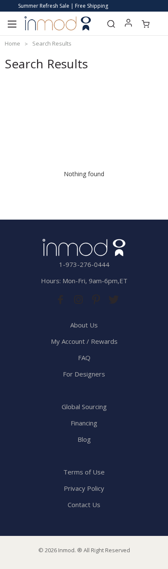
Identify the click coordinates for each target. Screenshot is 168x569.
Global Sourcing (84, 406)
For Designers (84, 374)
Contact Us (84, 504)
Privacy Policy (84, 488)
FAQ (84, 357)
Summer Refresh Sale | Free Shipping (63, 5)
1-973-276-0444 (84, 264)
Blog (84, 439)
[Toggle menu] (12, 23)
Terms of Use (84, 472)
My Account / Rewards (84, 341)
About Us (84, 325)
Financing (84, 423)
